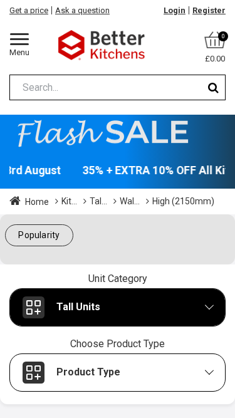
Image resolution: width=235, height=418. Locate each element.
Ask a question (82, 10)
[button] (39, 235)
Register (209, 10)
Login (174, 10)
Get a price (28, 10)
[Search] (213, 87)
